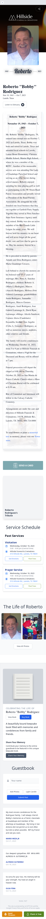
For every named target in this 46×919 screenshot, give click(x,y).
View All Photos (23, 646)
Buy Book (25, 717)
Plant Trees (32, 559)
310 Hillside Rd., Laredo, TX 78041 (24, 554)
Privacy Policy (16, 908)
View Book (12, 717)
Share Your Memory (16, 755)
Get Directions (14, 559)
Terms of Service (29, 908)
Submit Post (23, 797)
